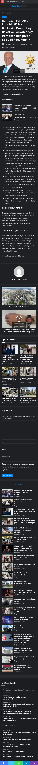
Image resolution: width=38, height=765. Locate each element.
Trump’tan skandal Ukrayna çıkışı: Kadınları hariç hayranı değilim (10, 358)
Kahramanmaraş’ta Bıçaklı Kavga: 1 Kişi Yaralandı (23, 618)
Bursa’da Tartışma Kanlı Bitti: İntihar (26, 379)
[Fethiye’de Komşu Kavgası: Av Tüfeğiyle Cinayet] (10, 371)
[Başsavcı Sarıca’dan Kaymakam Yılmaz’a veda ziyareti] (7, 668)
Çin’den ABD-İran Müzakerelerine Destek (28, 399)
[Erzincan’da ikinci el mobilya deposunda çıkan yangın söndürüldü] (7, 530)
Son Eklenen (19, 484)
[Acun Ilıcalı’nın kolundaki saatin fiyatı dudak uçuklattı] (7, 593)
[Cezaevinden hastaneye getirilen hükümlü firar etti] (7, 650)
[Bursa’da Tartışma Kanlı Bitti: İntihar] (28, 371)
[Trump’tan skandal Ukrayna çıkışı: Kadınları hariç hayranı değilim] (10, 349)
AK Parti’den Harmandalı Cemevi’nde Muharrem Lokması (23, 502)
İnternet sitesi (6, 456)
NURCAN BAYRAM (10, 44)
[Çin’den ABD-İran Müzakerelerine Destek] (28, 392)
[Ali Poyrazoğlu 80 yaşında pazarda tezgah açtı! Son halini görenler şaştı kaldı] (7, 548)
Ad (3, 442)
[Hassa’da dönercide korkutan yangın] (7, 601)
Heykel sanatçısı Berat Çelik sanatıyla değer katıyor (24, 658)
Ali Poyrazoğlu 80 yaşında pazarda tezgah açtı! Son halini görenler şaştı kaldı (23, 548)
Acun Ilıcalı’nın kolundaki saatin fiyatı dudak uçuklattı (24, 591)
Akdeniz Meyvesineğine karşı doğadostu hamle (24, 557)
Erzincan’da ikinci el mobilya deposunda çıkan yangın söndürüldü (24, 530)
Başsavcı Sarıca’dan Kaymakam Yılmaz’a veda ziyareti (23, 668)
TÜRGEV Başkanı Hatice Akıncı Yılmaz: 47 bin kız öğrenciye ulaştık (24, 610)
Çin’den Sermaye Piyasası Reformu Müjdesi (23, 627)
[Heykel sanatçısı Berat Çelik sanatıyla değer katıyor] (7, 659)
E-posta (4, 449)
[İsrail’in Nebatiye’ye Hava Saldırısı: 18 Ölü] (10, 392)
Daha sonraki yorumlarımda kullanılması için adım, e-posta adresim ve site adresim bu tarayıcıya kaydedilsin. (18, 467)
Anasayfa (6, 13)
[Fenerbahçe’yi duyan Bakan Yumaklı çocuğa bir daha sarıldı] (7, 108)
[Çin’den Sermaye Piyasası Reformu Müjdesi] (7, 628)
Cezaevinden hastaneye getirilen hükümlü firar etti (23, 649)
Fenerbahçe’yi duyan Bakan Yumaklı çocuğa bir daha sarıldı (24, 492)
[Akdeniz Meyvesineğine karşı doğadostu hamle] (7, 558)
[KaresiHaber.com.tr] (19, 6)
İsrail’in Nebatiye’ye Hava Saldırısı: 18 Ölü (9, 399)
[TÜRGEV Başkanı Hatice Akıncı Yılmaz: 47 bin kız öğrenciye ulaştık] (7, 610)
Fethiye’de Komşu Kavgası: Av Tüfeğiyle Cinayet (9, 380)
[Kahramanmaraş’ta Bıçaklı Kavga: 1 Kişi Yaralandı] (7, 620)
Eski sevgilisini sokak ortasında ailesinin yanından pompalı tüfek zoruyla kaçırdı (27, 358)
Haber (12, 13)
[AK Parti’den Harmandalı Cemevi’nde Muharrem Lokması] (7, 117)
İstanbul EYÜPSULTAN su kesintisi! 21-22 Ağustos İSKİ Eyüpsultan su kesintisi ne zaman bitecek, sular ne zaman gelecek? (24, 639)
